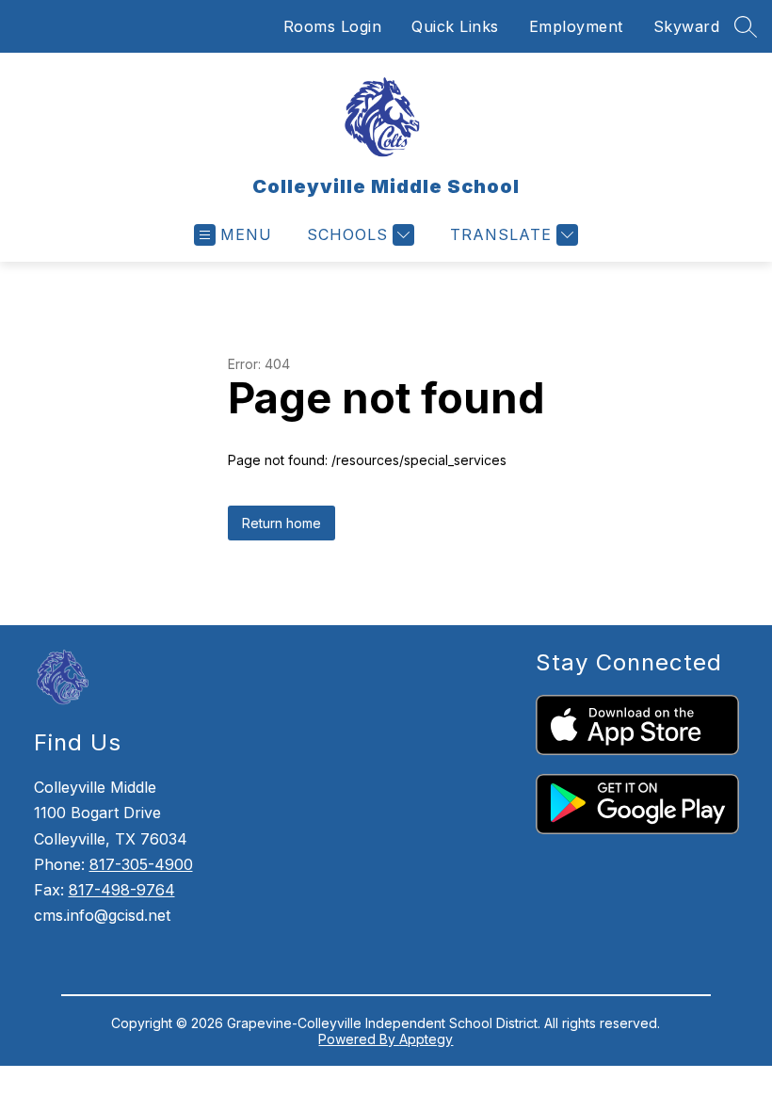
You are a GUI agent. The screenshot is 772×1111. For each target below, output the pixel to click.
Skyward (686, 26)
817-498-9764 (122, 889)
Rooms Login (332, 26)
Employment (576, 26)
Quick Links (455, 26)
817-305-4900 (141, 864)
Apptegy (426, 1039)
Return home (281, 523)
